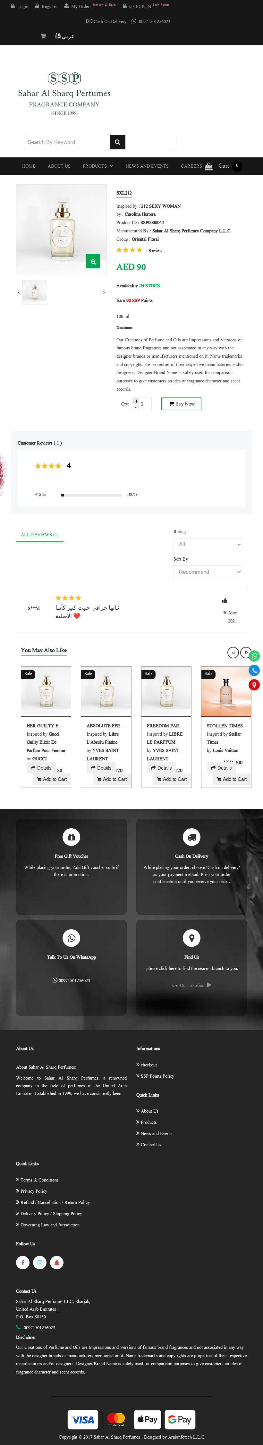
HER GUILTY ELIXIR (49, 726)
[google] (57, 1262)
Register (49, 7)
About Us (59, 166)
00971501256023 (154, 22)
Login (22, 7)
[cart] (44, 37)
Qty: (125, 404)
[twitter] (40, 1262)
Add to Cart (55, 779)
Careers (191, 166)
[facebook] (23, 1262)
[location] (254, 684)
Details (44, 768)
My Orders (93, 7)
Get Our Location (188, 986)
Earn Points (134, 301)
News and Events (147, 166)
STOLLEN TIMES (225, 726)
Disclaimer (26, 1337)
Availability (127, 286)
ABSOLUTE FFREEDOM (112, 726)
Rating (180, 532)
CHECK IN (149, 7)
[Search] (117, 142)
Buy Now (185, 403)
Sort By (181, 559)
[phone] (254, 670)
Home (29, 166)
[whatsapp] (254, 656)
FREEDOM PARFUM (168, 726)
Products (95, 166)
